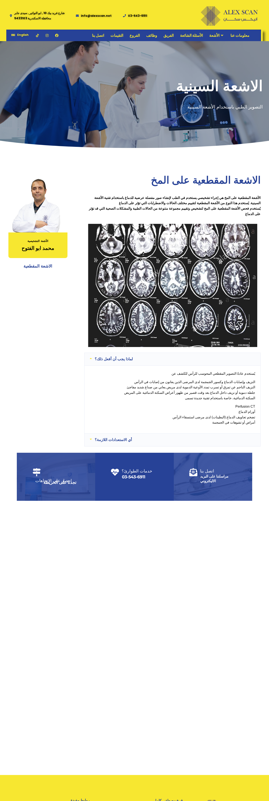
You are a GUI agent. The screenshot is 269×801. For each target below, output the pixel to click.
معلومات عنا (240, 35)
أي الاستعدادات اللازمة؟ (113, 440)
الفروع (135, 35)
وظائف (151, 35)
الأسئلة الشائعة (191, 35)
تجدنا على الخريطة (60, 482)
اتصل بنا (98, 35)
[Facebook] (56, 35)
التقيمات (117, 35)
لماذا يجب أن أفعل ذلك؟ (114, 359)
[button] (172, 359)
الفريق (169, 35)
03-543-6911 (133, 476)
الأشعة (214, 35)
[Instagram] (47, 35)
